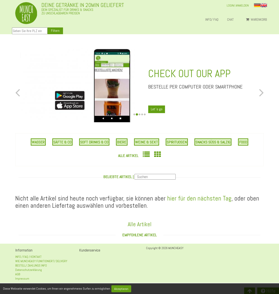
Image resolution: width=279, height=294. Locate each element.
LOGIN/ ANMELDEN (238, 5)
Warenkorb (258, 19)
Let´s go (156, 109)
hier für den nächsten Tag (199, 198)
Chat (232, 19)
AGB (17, 274)
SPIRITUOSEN (177, 141)
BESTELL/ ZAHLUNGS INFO (31, 265)
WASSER (38, 141)
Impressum (22, 278)
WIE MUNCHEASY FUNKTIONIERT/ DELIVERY (41, 261)
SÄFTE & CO (62, 141)
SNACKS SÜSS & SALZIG (213, 141)
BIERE (121, 141)
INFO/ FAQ (211, 19)
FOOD (243, 141)
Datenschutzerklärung (28, 270)
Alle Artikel (128, 155)
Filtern (55, 30)
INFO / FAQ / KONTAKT (28, 257)
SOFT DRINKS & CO (94, 141)
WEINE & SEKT (146, 141)
